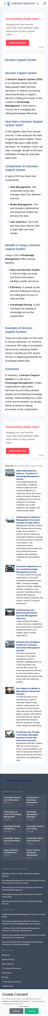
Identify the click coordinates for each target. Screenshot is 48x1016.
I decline (16, 1011)
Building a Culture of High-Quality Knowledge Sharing (20, 875)
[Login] (44, 4)
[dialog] (24, 1002)
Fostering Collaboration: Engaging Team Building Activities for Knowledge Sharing (22, 943)
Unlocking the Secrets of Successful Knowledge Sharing (22, 902)
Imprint (6, 955)
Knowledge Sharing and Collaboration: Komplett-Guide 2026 (22, 895)
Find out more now (17, 43)
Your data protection (12, 982)
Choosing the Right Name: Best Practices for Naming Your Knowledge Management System (21, 922)
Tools (6, 977)
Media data (8, 986)
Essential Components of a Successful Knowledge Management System (28, 569)
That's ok (32, 1011)
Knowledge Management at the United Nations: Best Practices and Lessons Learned (24, 881)
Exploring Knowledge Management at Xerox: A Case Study (23, 915)
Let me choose (24, 1006)
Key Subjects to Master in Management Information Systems (28, 691)
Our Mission (8, 964)
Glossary (7, 973)
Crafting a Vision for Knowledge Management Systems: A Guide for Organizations (21, 929)
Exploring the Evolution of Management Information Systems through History (28, 520)
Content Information (12, 968)
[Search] (37, 3)
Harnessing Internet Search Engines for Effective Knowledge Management (22, 888)
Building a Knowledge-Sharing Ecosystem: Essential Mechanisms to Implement (24, 936)
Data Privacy (9, 959)
